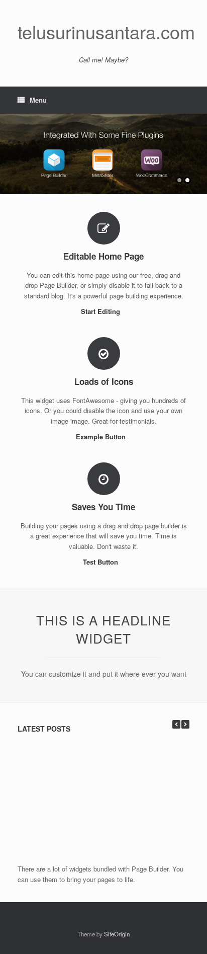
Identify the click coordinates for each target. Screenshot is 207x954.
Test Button (101, 562)
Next (199, 149)
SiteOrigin (117, 934)
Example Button (102, 436)
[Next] (185, 724)
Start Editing (101, 311)
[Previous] (176, 724)
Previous (8, 149)
